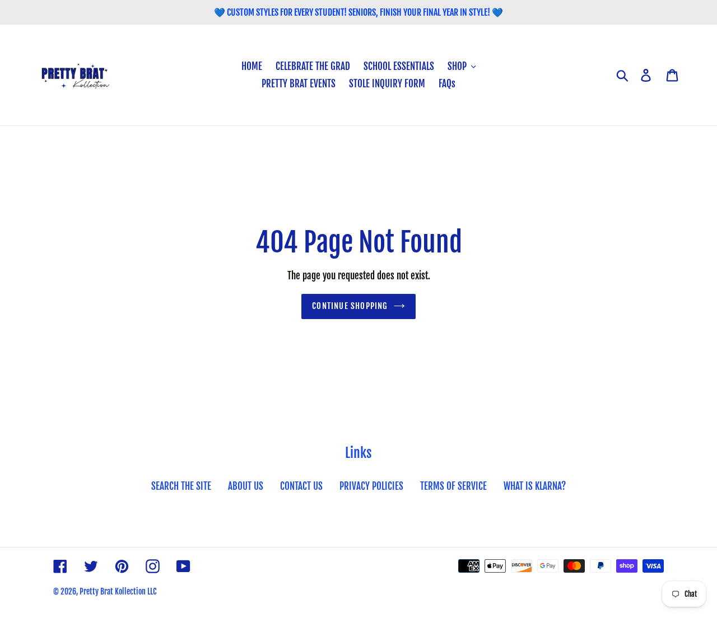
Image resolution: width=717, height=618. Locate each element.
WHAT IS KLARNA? (535, 486)
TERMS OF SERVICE (453, 486)
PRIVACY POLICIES (371, 486)
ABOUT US (245, 486)
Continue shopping (350, 306)
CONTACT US (301, 486)
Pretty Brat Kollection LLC (118, 591)
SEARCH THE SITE (181, 486)
